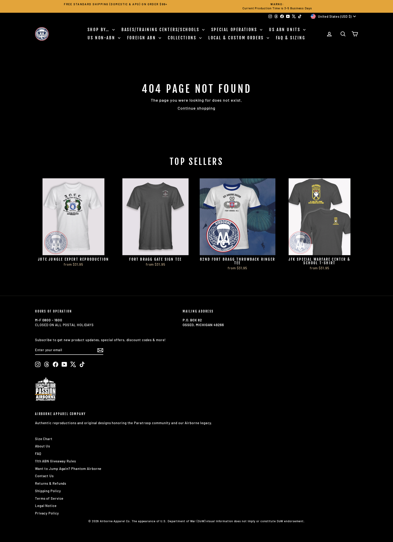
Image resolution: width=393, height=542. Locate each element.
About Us (42, 446)
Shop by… (99, 29)
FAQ (38, 453)
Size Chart (44, 439)
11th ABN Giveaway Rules (55, 461)
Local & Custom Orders (236, 37)
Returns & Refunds (50, 483)
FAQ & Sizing (290, 37)
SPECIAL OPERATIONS (235, 29)
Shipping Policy (48, 491)
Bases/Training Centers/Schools (161, 29)
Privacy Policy (47, 513)
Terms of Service (49, 498)
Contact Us (44, 476)
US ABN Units (285, 29)
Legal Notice (46, 506)
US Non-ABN (102, 37)
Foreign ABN (142, 37)
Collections (183, 37)
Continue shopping (196, 108)
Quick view (74, 250)
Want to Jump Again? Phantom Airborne (68, 468)
